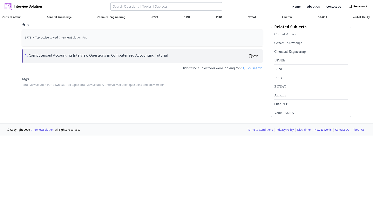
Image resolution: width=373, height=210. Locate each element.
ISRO (278, 77)
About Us (313, 6)
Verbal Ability (284, 112)
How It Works (323, 129)
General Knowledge (288, 42)
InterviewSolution (42, 129)
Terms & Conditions (260, 129)
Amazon (280, 95)
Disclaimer (304, 129)
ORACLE (281, 104)
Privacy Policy (285, 129)
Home (296, 6)
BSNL (278, 68)
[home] (24, 24)
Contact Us (333, 6)
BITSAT (280, 86)
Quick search (252, 68)
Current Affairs (285, 34)
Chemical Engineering (290, 51)
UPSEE (279, 60)
